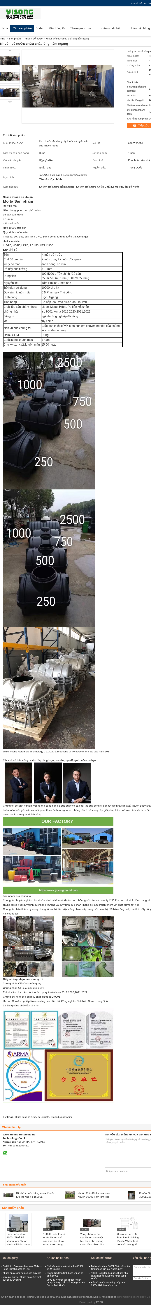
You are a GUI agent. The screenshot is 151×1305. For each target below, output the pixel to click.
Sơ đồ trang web (88, 1296)
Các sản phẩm (22, 28)
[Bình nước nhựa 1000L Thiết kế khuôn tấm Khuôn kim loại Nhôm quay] (18, 1223)
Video (40, 28)
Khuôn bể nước (33, 38)
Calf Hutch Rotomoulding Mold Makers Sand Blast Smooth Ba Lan (22, 1267)
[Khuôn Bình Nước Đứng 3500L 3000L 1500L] (131, 1194)
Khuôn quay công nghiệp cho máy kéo (22, 1273)
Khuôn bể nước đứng (62, 1117)
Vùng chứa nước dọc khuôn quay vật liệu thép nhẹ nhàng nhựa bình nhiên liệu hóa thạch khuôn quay (92, 1243)
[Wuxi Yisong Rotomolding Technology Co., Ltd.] (21, 13)
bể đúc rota (43, 1117)
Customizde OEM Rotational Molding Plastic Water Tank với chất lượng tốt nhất (128, 1241)
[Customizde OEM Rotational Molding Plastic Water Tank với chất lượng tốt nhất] (129, 1223)
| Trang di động (107, 1296)
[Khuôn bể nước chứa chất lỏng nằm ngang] (10, 60)
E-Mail (72, 1296)
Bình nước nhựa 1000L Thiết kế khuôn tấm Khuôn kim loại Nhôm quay (18, 1239)
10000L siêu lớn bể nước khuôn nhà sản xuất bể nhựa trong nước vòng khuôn (54, 1241)
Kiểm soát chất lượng (115, 28)
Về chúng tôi (57, 28)
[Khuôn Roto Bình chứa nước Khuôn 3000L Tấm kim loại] (70, 1194)
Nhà (5, 28)
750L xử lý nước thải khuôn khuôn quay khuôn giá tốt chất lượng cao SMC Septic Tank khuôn (67, 1283)
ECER (99, 1302)
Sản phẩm (15, 38)
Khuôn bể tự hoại (58, 1257)
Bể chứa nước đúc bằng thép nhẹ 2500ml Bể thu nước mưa (108, 1284)
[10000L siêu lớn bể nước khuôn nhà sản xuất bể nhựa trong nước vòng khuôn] (55, 1223)
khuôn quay (10, 1257)
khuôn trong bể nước (25, 1117)
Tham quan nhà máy (83, 28)
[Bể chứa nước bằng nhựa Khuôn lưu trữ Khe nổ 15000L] (8, 1194)
